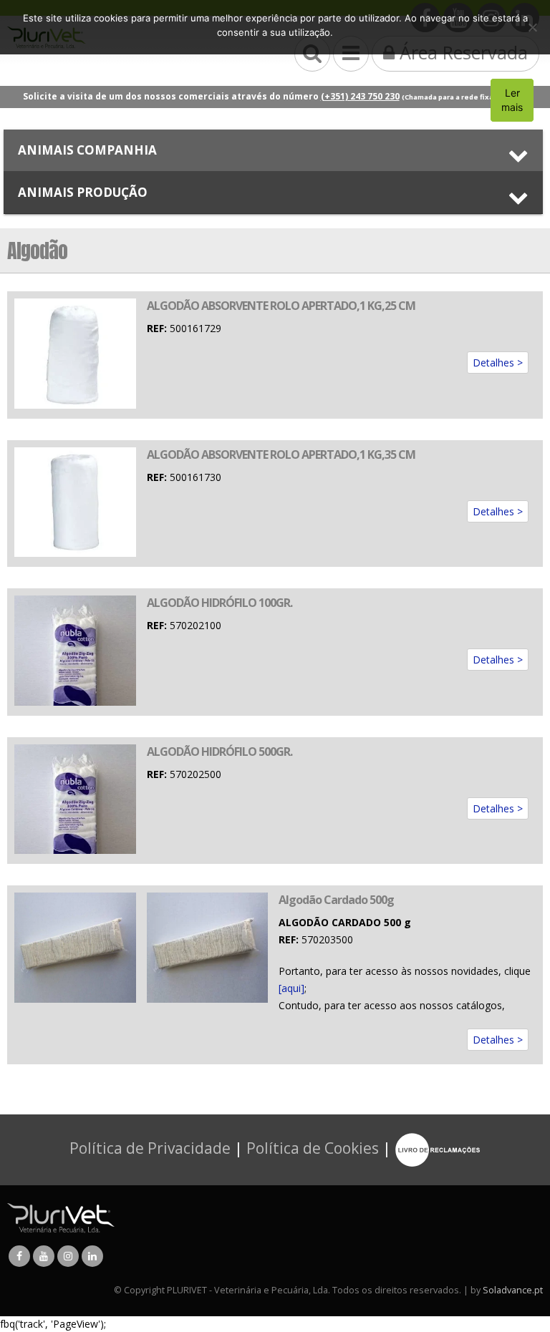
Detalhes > (498, 362)
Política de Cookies (312, 1148)
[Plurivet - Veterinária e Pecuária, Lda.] (61, 1218)
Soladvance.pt (513, 1290)
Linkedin (92, 1256)
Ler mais (512, 100)
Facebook (19, 1256)
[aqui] (291, 988)
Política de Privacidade (150, 1148)
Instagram (68, 1256)
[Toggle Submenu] (273, 150)
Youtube (43, 1256)
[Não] (532, 27)
